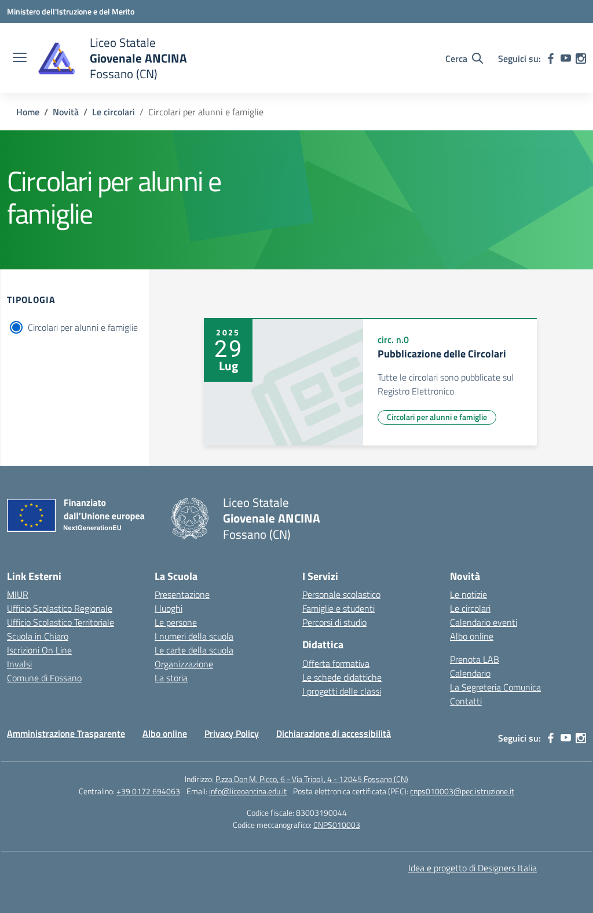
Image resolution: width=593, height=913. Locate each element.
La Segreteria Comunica (495, 687)
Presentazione (182, 594)
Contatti (466, 701)
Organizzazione (184, 664)
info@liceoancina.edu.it (248, 791)
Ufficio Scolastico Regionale (59, 608)
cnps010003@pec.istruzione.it (462, 791)
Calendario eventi (483, 622)
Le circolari (470, 608)
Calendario (470, 673)
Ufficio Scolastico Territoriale (60, 622)
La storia (171, 678)
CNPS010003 (336, 825)
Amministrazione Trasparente (66, 733)
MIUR (17, 594)
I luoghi (168, 608)
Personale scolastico (341, 594)
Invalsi (19, 664)
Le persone (176, 622)
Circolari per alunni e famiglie (83, 327)
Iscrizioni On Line (39, 650)
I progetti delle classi (341, 691)
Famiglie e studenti (338, 608)
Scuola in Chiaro (37, 636)
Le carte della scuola (194, 650)
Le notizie (468, 594)
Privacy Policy (231, 733)
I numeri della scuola (194, 636)
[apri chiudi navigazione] (20, 58)
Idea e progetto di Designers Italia (472, 868)
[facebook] (551, 58)
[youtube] (566, 58)
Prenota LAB (474, 659)
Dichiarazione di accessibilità (333, 733)
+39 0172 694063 (148, 791)
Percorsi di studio (334, 622)
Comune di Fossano (44, 678)
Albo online (471, 636)
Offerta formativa (335, 663)
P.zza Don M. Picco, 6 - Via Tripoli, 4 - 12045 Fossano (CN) (311, 779)
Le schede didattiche (342, 677)
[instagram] (581, 58)
